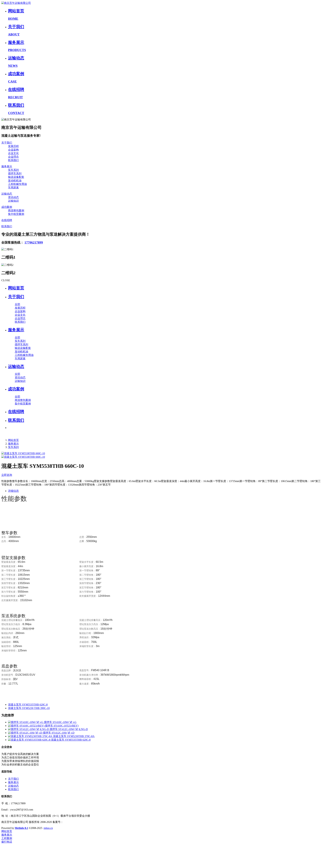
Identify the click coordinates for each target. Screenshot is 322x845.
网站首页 (16, 288)
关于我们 (6, 142)
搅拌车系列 (14, 173)
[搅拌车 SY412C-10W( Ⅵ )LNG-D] (29, 729)
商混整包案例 (16, 210)
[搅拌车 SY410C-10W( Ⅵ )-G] (26, 722)
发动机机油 (14, 180)
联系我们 (13, 160)
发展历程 (13, 146)
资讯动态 (13, 197)
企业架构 (13, 149)
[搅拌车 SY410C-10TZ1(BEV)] (26, 725)
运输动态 (6, 193)
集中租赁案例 (16, 214)
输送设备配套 (16, 177)
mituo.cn (48, 828)
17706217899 (33, 242)
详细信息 (13, 490)
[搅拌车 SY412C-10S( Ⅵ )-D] (25, 732)
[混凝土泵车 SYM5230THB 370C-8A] (30, 736)
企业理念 (13, 156)
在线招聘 (6, 220)
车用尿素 (13, 187)
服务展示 (6, 166)
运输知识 (13, 200)
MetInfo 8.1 (21, 828)
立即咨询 (6, 475)
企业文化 (13, 153)
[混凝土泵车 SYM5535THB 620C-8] (29, 739)
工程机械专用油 (17, 184)
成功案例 (6, 207)
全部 (17, 304)
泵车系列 (13, 169)
